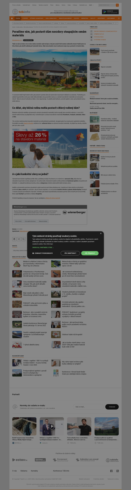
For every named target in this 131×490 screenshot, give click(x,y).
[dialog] (65, 245)
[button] (65, 247)
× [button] (100, 233)
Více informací (48, 244)
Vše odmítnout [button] (70, 253)
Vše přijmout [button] (90, 253)
